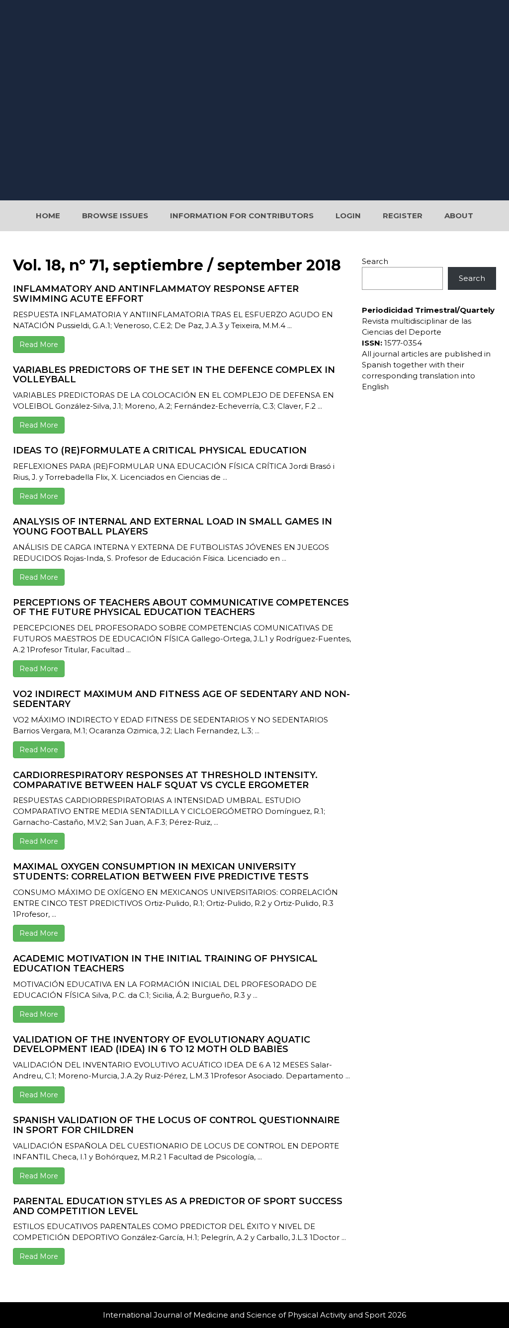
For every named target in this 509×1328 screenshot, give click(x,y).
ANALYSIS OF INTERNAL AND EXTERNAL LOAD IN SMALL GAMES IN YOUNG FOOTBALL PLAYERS (172, 526)
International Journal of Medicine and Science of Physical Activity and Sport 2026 (254, 1315)
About (458, 215)
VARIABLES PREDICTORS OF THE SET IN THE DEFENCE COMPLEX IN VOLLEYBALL (174, 374)
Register (403, 215)
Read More (38, 344)
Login (348, 215)
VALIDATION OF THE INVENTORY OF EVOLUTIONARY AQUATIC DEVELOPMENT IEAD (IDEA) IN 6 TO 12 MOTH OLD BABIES (161, 1044)
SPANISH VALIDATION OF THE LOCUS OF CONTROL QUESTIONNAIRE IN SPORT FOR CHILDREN (176, 1125)
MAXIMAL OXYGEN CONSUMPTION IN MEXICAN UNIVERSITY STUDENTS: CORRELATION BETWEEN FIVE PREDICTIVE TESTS (161, 871)
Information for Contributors (242, 215)
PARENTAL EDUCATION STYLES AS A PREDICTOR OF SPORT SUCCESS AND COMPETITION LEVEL (177, 1206)
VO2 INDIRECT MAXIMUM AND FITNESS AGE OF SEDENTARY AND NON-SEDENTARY (181, 699)
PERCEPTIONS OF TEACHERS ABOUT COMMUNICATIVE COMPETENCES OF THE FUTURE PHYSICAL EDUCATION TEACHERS (181, 607)
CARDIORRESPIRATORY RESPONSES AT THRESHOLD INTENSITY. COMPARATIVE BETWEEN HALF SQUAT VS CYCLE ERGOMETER (165, 780)
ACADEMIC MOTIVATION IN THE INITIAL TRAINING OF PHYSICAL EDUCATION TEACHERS (165, 963)
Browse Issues (115, 215)
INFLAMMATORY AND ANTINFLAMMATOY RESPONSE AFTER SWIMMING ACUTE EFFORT (156, 293)
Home (48, 215)
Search (375, 261)
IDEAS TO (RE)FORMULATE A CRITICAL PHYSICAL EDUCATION (160, 450)
